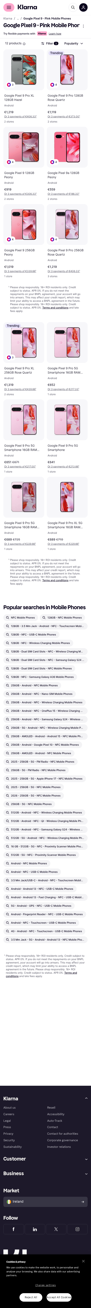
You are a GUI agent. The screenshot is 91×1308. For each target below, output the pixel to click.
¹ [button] (20, 116)
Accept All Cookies (59, 1297)
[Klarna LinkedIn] (35, 1229)
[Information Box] (24, 44)
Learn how (55, 33)
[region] (45, 1281)
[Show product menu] (83, 26)
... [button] (18, 18)
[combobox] (73, 43)
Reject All (31, 1297)
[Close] (83, 1261)
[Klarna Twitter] (56, 1229)
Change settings (45, 1285)
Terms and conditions (55, 307)
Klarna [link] (7, 18)
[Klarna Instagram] (77, 1229)
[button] (10, 85)
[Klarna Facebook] (13, 1229)
